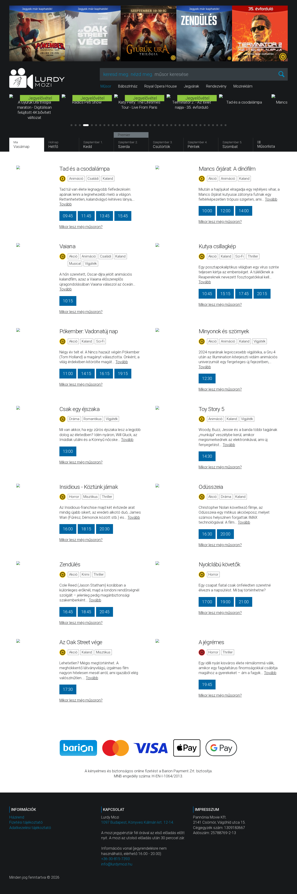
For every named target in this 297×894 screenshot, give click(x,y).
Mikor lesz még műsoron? (81, 227)
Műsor (105, 86)
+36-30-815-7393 (115, 859)
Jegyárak (191, 86)
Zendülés (69, 564)
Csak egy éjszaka (79, 409)
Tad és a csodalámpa (84, 168)
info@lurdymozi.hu (116, 864)
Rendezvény (216, 86)
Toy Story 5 (211, 409)
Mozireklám (242, 86)
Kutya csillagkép (217, 246)
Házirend (16, 817)
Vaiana (67, 246)
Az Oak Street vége (80, 642)
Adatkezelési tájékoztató (30, 827)
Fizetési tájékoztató (26, 822)
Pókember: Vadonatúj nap (88, 331)
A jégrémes (211, 642)
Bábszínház (127, 86)
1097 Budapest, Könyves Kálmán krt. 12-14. (137, 822)
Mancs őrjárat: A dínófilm (227, 168)
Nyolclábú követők (219, 564)
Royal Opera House (160, 86)
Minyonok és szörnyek (224, 331)
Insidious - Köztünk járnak (88, 486)
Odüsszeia (211, 486)
